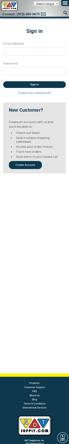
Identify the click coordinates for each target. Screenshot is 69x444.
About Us (34, 395)
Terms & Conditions (35, 403)
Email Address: (14, 43)
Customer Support (34, 387)
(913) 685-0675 (28, 14)
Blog (34, 399)
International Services (34, 407)
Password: (10, 63)
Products (34, 383)
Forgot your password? (34, 92)
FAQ (34, 391)
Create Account (25, 165)
